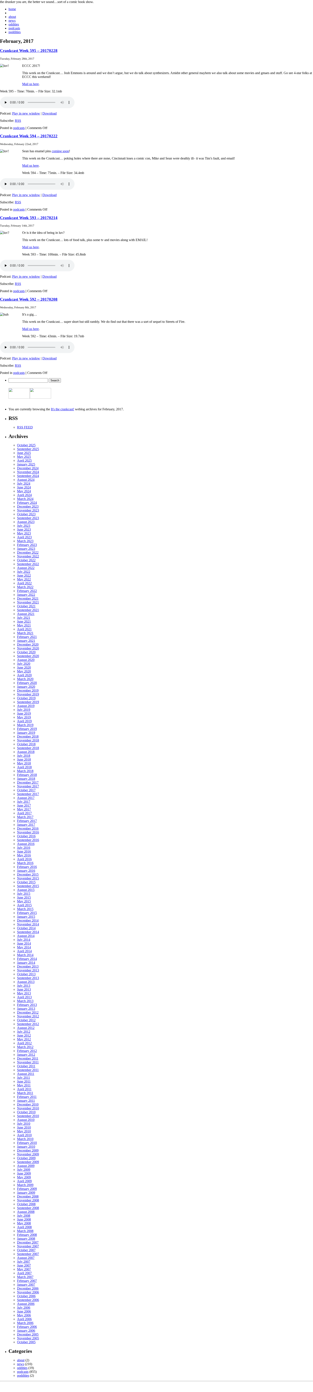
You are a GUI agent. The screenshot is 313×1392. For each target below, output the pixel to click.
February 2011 (27, 1097)
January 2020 (26, 686)
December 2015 (28, 874)
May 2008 (24, 1223)
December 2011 (27, 1058)
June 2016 (24, 851)
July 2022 (23, 571)
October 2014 (26, 928)
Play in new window (26, 113)
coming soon (60, 151)
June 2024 (24, 487)
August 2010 (25, 1120)
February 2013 (27, 1005)
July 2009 (23, 1169)
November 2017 (28, 786)
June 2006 (24, 1311)
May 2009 (24, 1177)
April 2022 (24, 583)
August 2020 (25, 660)
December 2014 (28, 920)
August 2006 (25, 1304)
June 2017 (24, 805)
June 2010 (24, 1127)
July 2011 (23, 1077)
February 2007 (27, 1281)
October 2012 (26, 1020)
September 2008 (28, 1208)
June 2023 (24, 529)
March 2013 (25, 1001)
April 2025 (24, 460)
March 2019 (25, 725)
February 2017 (27, 821)
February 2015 (27, 913)
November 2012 (28, 1016)
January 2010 (26, 1146)
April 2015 (24, 905)
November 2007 (28, 1246)
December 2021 (28, 598)
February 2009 (27, 1189)
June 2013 (24, 989)
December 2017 (28, 782)
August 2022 (25, 568)
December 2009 (28, 1150)
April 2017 (24, 813)
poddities (15, 32)
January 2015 (26, 916)
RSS (18, 120)
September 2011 (28, 1070)
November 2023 (28, 510)
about (12, 17)
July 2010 (23, 1123)
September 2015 (28, 886)
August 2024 (25, 479)
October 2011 (26, 1066)
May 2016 (24, 855)
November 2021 (28, 602)
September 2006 (28, 1300)
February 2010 (27, 1143)
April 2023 (24, 537)
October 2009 (26, 1158)
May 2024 (24, 491)
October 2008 (26, 1204)
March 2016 (25, 863)
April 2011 (24, 1089)
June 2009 (24, 1173)
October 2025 (26, 445)
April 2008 (24, 1227)
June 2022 (24, 575)
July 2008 (23, 1215)
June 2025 (24, 453)
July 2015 (23, 893)
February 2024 (27, 502)
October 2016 (26, 836)
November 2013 (28, 970)
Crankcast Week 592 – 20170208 (28, 299)
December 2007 (28, 1242)
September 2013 (28, 978)
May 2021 (24, 625)
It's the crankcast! (62, 409)
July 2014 (23, 939)
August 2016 (25, 844)
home (12, 9)
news (12, 20)
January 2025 (26, 464)
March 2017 (25, 817)
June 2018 (24, 759)
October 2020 (26, 652)
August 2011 (25, 1074)
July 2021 (23, 617)
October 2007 (26, 1250)
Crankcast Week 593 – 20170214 (28, 217)
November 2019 (28, 694)
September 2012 (28, 1024)
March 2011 (25, 1093)
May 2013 (24, 993)
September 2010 (28, 1116)
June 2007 (24, 1265)
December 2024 (28, 468)
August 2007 (25, 1258)
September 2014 (28, 932)
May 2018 (24, 763)
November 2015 (28, 878)
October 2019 (26, 698)
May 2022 (24, 579)
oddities (14, 24)
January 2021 (26, 640)
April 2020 (24, 675)
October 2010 (26, 1112)
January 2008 (26, 1238)
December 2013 (28, 966)
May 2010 (24, 1131)
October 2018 (26, 744)
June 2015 (24, 897)
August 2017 (25, 798)
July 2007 (23, 1261)
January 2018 (26, 778)
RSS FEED (25, 427)
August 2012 (25, 1028)
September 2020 (28, 656)
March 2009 (25, 1185)
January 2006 (26, 1330)
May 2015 (24, 901)
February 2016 (27, 867)
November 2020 (28, 648)
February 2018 (27, 775)
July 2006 (23, 1307)
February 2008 (27, 1235)
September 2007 (28, 1254)
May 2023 (24, 533)
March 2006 (25, 1323)
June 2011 (24, 1081)
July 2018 (23, 755)
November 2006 (28, 1292)
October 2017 (26, 790)
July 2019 (23, 709)
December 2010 (28, 1104)
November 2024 (28, 472)
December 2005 (28, 1334)
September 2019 (28, 702)
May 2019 (24, 717)
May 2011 (24, 1085)
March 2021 (25, 633)
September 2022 (28, 564)
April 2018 (24, 767)
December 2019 (28, 690)
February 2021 (27, 637)
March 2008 (25, 1231)
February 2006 (27, 1327)
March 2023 (25, 541)
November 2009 (28, 1154)
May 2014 (24, 947)
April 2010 (24, 1135)
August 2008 (25, 1212)
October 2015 (26, 882)
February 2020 (27, 683)
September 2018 (28, 748)
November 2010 (28, 1108)
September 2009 (28, 1162)
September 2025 (28, 449)
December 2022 (28, 552)
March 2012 (25, 1047)
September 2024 (28, 476)
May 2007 (24, 1269)
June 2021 (24, 621)
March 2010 (25, 1139)
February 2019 (27, 729)
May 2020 (24, 671)
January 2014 (26, 962)
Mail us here (30, 84)
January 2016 (26, 870)
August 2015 (25, 890)
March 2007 (25, 1277)
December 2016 (28, 828)
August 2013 (25, 982)
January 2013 (26, 1008)
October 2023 (26, 514)
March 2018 (25, 771)
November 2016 (28, 832)
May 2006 (24, 1315)
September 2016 (28, 840)
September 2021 (28, 610)
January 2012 (26, 1054)
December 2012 (28, 1012)
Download (49, 113)
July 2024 (23, 483)
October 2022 (26, 560)
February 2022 (27, 591)
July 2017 (23, 801)
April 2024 (24, 495)
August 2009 (25, 1166)
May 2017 (24, 809)
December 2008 (28, 1196)
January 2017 (26, 824)
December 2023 (28, 506)
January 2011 (26, 1100)
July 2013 (23, 985)
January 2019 (26, 732)
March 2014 (25, 955)
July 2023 (23, 525)
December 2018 (28, 736)
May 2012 (24, 1039)
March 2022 (25, 587)
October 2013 (26, 974)
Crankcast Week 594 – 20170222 (28, 136)
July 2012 (23, 1031)
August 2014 (25, 936)
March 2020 (25, 679)
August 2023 (25, 522)
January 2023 (26, 548)
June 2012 (24, 1035)
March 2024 (25, 499)
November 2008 (28, 1200)
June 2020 (24, 667)
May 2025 (24, 456)
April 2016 (24, 859)
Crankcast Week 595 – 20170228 (28, 50)
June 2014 (24, 943)
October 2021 (26, 606)
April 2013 (24, 997)
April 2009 (24, 1181)
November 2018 (28, 740)
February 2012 (27, 1051)
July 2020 (23, 663)
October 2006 (26, 1296)
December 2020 (28, 644)
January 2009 (26, 1192)
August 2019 (25, 706)
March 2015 (25, 909)
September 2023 (28, 518)
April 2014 (24, 951)
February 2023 (27, 545)
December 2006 (28, 1288)
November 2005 (28, 1338)
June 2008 (24, 1219)
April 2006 (24, 1319)
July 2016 (23, 847)
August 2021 (25, 614)
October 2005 (26, 1342)
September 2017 (28, 794)
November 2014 (28, 924)
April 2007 (24, 1273)
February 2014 (27, 959)
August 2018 (25, 752)
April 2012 (24, 1043)
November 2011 (28, 1062)
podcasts (14, 28)
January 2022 (26, 594)
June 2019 (24, 713)
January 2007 (26, 1284)
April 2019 (24, 721)
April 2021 (24, 629)
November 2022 (28, 556)
